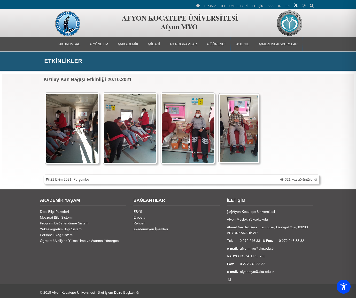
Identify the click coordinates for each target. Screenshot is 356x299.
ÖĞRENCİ (217, 44)
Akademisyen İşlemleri (150, 229)
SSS (270, 6)
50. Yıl (243, 44)
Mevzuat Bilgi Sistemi (56, 217)
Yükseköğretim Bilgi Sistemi (61, 229)
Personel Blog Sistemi (56, 235)
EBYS (137, 212)
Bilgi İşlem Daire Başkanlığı (118, 292)
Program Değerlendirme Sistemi (64, 223)
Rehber (139, 223)
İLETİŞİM (257, 6)
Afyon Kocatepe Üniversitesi (73, 292)
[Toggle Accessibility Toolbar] (343, 286)
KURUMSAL (70, 44)
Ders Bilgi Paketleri (54, 212)
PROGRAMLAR (185, 44)
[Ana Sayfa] (198, 5)
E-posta (139, 217)
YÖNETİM (100, 44)
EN (288, 6)
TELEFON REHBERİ (234, 6)
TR (279, 6)
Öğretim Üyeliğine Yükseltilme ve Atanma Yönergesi (79, 241)
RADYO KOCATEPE (242, 256)
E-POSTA (210, 6)
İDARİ (155, 44)
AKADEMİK (129, 44)
